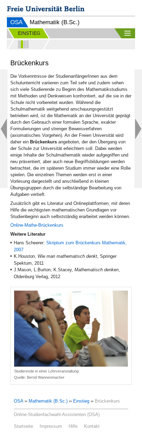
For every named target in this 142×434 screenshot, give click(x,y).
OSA (16, 22)
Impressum (51, 426)
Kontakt (92, 426)
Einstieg (81, 401)
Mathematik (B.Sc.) (48, 401)
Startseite (23, 426)
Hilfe (73, 426)
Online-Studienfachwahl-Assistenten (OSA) (57, 414)
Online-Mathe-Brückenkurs (36, 225)
